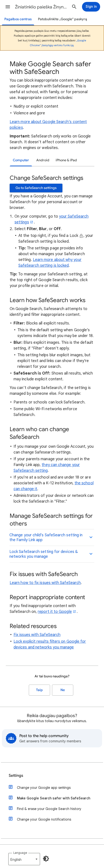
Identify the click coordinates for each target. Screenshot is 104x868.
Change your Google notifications (44, 819)
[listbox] (24, 859)
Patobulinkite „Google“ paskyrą (62, 19)
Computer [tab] (21, 160)
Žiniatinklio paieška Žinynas (41, 7)
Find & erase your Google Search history (49, 809)
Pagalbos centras (18, 19)
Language (20, 853)
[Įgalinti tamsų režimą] (46, 858)
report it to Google (55, 611)
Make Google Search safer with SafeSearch (53, 798)
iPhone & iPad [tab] (66, 160)
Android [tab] (42, 160)
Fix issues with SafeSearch (37, 634)
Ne (62, 690)
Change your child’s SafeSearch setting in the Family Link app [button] (45, 537)
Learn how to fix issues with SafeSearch (45, 582)
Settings (16, 775)
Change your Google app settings (44, 787)
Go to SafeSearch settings (36, 188)
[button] (8, 7)
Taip (39, 690)
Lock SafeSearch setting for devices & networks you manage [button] (43, 554)
